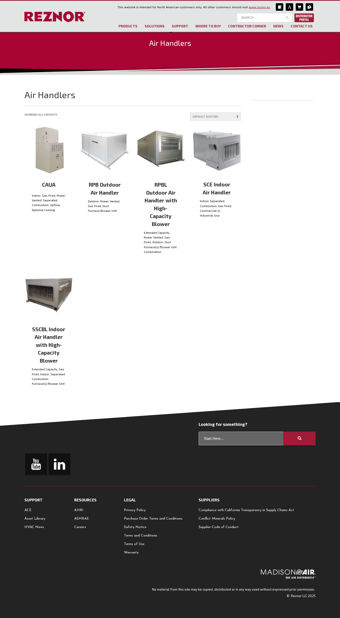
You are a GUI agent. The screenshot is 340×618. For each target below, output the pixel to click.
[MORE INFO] (65, 215)
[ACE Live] (289, 7)
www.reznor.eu (259, 7)
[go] (286, 17)
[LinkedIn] (59, 464)
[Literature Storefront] (309, 7)
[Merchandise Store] (299, 7)
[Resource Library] (279, 7)
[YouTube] (36, 464)
